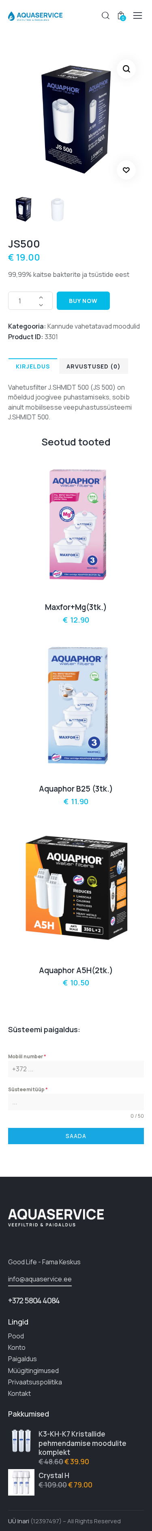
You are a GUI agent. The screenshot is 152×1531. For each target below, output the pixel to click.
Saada (76, 1136)
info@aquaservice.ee (40, 1278)
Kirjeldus (33, 366)
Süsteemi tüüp (28, 1089)
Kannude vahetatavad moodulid (93, 326)
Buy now (83, 301)
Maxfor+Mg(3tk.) (76, 607)
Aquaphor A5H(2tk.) (76, 970)
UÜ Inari (18, 1521)
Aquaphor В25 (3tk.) (76, 789)
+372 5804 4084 (34, 1300)
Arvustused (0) (93, 366)
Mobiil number (27, 1056)
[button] (126, 170)
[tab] (33, 366)
